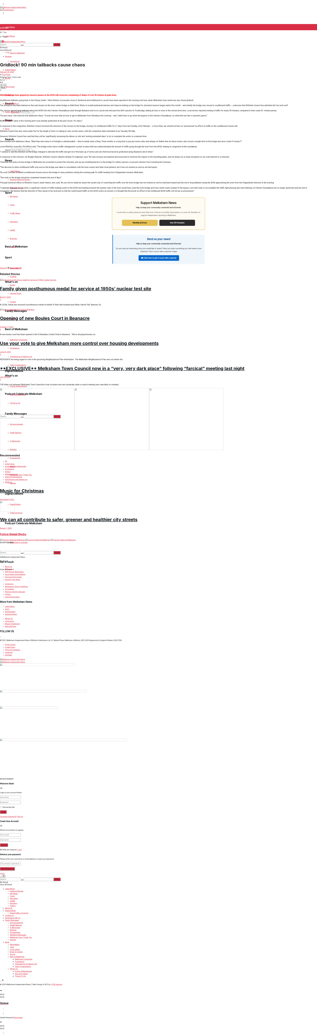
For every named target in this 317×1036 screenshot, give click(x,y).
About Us (8, 908)
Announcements (16, 923)
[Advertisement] (60, 549)
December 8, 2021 (7, 499)
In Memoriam (15, 927)
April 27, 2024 (5, 297)
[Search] (34, 112)
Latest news (9, 464)
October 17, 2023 (6, 327)
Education (14, 898)
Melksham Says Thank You (21, 937)
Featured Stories (16, 891)
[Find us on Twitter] (2, 636)
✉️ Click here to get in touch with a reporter (159, 258)
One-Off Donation (177, 223)
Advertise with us (12, 103)
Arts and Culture (21, 974)
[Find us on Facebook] (1, 636)
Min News (14, 894)
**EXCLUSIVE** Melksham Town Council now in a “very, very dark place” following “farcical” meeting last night (122, 368)
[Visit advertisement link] (7, 10)
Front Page (6, 75)
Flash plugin (18, 1018)
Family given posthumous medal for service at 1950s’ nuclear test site (75, 288)
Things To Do (20, 976)
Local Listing (15, 949)
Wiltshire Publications (13, 4)
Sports (7, 58)
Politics (8, 472)
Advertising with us (12, 918)
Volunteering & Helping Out (26, 964)
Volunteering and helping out (16, 480)
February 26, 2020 (7, 72)
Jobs (12, 947)
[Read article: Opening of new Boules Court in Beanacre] (158, 309)
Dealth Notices (16, 925)
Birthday (13, 930)
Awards (13, 940)
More (7, 129)
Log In (19, 850)
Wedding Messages (18, 935)
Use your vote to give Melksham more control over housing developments (79, 343)
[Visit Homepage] (13, 7)
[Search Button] (22, 45)
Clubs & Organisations (13, 477)
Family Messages (12, 920)
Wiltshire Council (11, 474)
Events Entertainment (23, 971)
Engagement (15, 932)
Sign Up (20, 817)
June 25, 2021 (5, 352)
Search (8, 150)
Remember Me (9, 807)
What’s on (14, 969)
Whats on (8, 482)
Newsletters (15, 944)
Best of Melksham (17, 957)
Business (13, 903)
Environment (10, 467)
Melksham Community (23, 959)
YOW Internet (56, 984)
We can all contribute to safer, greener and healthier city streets (68, 519)
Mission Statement (17, 39)
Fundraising (9, 469)
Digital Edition (10, 70)
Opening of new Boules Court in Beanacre (45, 318)
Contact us (9, 915)
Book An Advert (16, 952)
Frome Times (10, 13)
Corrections (14, 61)
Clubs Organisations (23, 966)
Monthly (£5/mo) (140, 223)
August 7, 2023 (6, 528)
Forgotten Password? (8, 817)
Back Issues (10, 87)
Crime (12, 896)
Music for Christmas (22, 491)
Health (12, 901)
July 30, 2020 (5, 377)
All (6, 461)
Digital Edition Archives (19, 913)
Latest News (10, 27)
